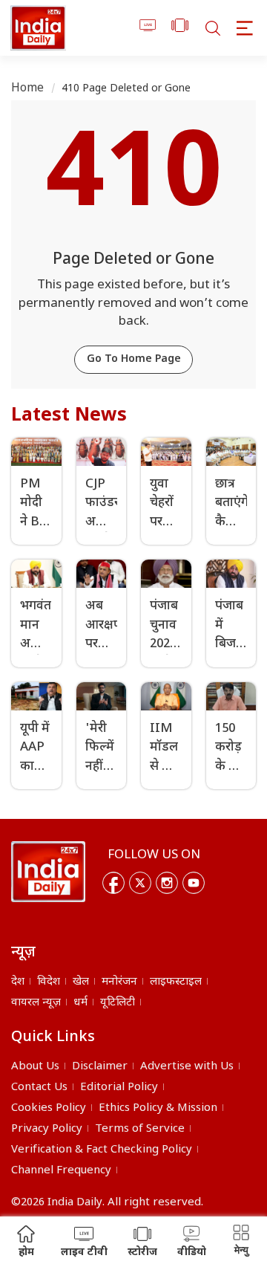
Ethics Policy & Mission (158, 1108)
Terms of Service (140, 1129)
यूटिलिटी (117, 1003)
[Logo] (48, 871)
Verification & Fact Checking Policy (101, 1150)
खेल (81, 982)
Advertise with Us (187, 1067)
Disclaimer (100, 1067)
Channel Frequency (61, 1171)
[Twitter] (140, 883)
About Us (35, 1067)
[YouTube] (193, 883)
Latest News (69, 416)
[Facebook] (113, 883)
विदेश (48, 982)
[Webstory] (180, 28)
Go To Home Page (134, 359)
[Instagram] (167, 883)
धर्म (80, 1003)
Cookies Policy (48, 1108)
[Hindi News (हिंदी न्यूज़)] (38, 28)
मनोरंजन (119, 982)
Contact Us (39, 1087)
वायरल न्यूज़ (36, 1003)
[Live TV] (147, 27)
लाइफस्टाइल (176, 982)
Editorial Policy (119, 1087)
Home (27, 89)
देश (17, 982)
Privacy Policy (46, 1129)
